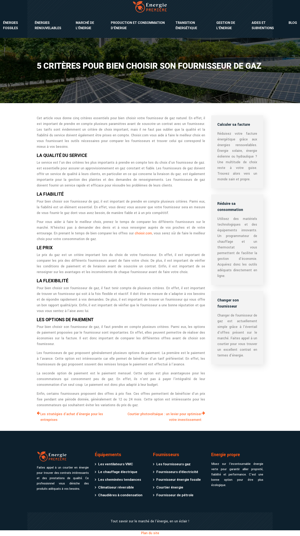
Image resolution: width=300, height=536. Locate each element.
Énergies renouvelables (48, 25)
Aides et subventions (263, 25)
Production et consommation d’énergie (138, 25)
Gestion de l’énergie (225, 25)
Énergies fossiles (10, 25)
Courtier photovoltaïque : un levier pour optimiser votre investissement (164, 417)
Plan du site (150, 533)
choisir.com (143, 233)
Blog (293, 23)
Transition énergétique (186, 25)
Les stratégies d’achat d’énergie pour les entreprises (71, 417)
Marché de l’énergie (85, 25)
